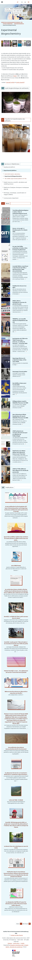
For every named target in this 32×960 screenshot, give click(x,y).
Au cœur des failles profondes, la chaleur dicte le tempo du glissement (20, 248)
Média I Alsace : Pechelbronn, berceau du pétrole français (19, 302)
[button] (18, 2)
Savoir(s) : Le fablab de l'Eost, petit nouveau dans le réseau (16, 617)
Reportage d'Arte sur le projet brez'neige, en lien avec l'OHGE (19, 360)
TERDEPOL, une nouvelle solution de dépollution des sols (20, 320)
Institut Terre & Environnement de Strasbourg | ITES (11, 22)
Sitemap (10, 943)
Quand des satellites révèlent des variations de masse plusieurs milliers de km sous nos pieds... (16, 538)
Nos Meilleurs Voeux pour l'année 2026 (19, 384)
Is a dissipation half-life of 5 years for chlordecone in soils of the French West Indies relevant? (16, 903)
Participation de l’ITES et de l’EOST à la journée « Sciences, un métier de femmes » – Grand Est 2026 (20, 341)
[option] (16, 216)
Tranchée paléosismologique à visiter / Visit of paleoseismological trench (20, 212)
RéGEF (15, 76)
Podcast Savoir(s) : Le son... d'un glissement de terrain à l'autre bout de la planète (16, 671)
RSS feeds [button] (25, 923)
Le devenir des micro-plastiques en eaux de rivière (16, 847)
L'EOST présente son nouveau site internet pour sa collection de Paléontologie (20, 433)
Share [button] (17, 923)
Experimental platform (19, 23)
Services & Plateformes (7, 23)
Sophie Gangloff (20, 82)
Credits (22, 943)
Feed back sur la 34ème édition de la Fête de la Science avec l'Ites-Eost (19, 452)
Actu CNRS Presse (16, 565)
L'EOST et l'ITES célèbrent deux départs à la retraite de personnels (20, 470)
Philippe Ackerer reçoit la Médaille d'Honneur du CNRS (20, 402)
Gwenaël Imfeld (10, 82)
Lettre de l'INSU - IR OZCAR (16, 800)
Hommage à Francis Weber (20, 371)
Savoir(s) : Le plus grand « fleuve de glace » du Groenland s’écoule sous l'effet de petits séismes (16, 643)
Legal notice (16, 943)
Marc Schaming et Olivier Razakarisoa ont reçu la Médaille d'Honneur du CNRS (20, 416)
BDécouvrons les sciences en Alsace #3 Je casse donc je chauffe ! (16, 692)
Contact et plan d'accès (17, 935)
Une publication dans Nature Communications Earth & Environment (16, 748)
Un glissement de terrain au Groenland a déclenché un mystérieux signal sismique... (16, 773)
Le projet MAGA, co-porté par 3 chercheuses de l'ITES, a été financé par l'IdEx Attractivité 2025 (20, 268)
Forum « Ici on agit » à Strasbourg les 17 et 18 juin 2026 (20, 230)
